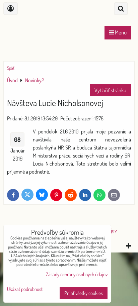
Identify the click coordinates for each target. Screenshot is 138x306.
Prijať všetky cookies (83, 293)
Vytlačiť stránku (110, 90)
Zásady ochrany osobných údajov (77, 274)
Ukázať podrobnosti (25, 289)
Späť (10, 68)
